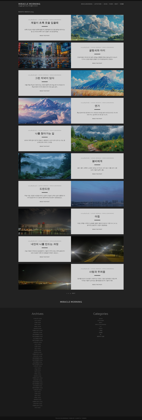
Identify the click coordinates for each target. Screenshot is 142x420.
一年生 (100, 330)
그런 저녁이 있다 (44, 78)
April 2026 (37, 326)
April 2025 (37, 350)
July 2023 (38, 391)
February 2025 (37, 354)
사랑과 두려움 (97, 271)
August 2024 (38, 366)
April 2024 (37, 374)
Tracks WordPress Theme (64, 418)
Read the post (45, 35)
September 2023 (37, 387)
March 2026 (37, 328)
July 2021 (38, 407)
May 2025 (37, 348)
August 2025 (37, 342)
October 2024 (37, 362)
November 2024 (38, 360)
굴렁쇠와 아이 (97, 50)
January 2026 (37, 332)
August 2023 (37, 389)
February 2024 (37, 378)
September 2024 (37, 364)
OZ (100, 326)
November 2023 (38, 383)
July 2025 (38, 344)
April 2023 (37, 397)
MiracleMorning (86, 4)
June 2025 (37, 346)
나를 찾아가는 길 (44, 133)
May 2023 (37, 395)
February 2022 (37, 405)
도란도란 (45, 188)
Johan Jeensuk (43, 19)
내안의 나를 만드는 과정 (45, 244)
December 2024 (37, 358)
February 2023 (37, 401)
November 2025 (38, 336)
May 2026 (37, 324)
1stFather (97, 4)
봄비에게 (97, 161)
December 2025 (37, 334)
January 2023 (37, 403)
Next (73, 293)
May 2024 (37, 372)
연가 (97, 105)
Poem (111, 4)
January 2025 (37, 356)
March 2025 (37, 352)
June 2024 (37, 370)
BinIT (116, 4)
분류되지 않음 (100, 336)
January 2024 (37, 380)
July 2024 (38, 368)
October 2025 (37, 338)
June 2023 (37, 393)
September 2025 (37, 340)
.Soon (105, 4)
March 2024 (37, 376)
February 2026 (37, 330)
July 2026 (37, 320)
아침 (97, 216)
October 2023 (37, 385)
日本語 (122, 4)
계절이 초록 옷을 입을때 (45, 22)
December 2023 (37, 381)
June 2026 (37, 322)
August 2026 (37, 318)
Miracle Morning (29, 4)
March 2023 (37, 399)
